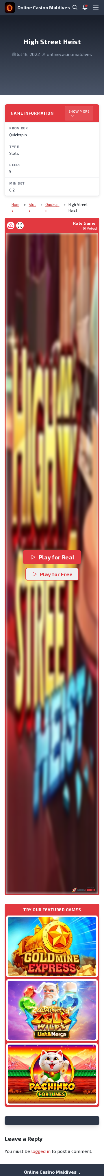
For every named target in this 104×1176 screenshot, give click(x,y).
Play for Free (56, 574)
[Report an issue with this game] (10, 225)
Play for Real (56, 557)
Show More (79, 111)
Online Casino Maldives (43, 7)
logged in (41, 1151)
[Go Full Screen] (20, 225)
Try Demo (52, 946)
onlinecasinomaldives (69, 54)
